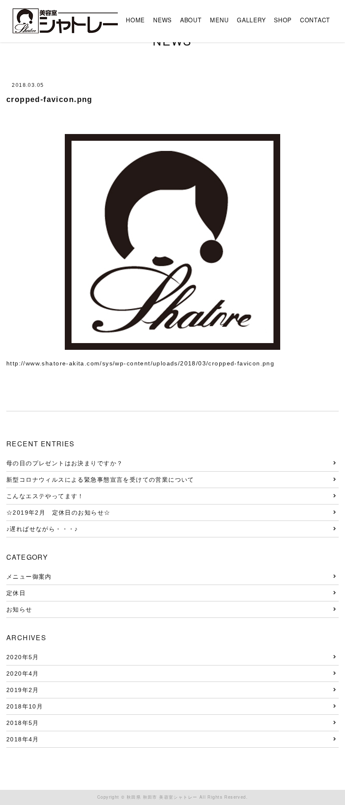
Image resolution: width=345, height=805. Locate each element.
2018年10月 (24, 706)
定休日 (16, 593)
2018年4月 (22, 739)
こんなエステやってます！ (45, 496)
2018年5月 (22, 722)
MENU (219, 20)
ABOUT (191, 20)
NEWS (162, 20)
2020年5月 (22, 657)
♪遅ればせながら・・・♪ (42, 529)
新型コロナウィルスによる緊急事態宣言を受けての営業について (100, 479)
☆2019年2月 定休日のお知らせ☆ (61, 512)
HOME (135, 20)
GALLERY (251, 20)
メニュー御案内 (29, 576)
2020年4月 (22, 673)
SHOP (283, 20)
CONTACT (315, 20)
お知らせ (19, 609)
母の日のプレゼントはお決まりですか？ (64, 463)
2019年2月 (22, 690)
